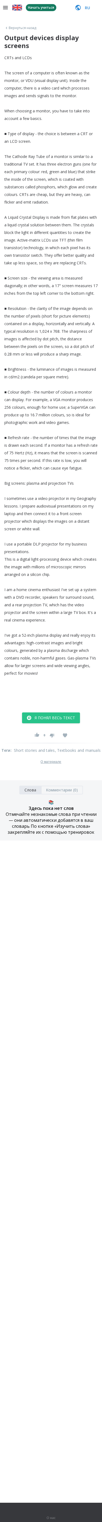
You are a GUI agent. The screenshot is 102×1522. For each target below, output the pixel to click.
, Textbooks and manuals (78, 750)
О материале (51, 762)
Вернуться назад (22, 28)
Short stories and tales (34, 750)
